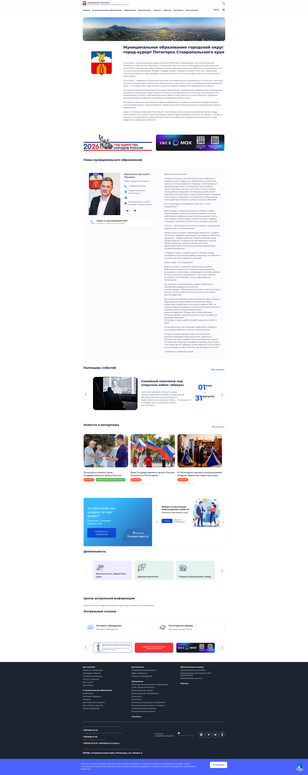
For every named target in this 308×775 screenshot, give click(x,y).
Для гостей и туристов (93, 705)
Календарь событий (92, 673)
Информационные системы (144, 708)
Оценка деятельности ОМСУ (193, 670)
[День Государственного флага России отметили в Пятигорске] (153, 450)
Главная (86, 10)
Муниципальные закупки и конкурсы (148, 705)
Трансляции (88, 685)
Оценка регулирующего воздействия (148, 702)
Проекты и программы (142, 676)
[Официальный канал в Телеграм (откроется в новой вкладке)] (208, 735)
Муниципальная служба (142, 690)
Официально (130, 10)
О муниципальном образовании (107, 10)
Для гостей (88, 682)
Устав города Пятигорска (143, 687)
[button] (86, 394)
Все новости (218, 427)
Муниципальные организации (145, 693)
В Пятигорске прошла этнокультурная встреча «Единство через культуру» (199, 474)
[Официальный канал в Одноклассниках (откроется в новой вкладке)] (222, 735)
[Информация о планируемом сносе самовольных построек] (154, 647)
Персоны (184, 683)
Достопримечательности (94, 702)
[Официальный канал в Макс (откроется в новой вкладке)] (201, 735)
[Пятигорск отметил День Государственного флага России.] (106, 450)
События (167, 10)
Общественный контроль (192, 667)
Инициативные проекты (191, 678)
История (86, 699)
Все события (217, 370)
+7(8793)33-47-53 (90, 737)
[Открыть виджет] (299, 766)
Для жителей (192, 10)
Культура (89, 480)
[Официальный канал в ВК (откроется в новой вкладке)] (215, 735)
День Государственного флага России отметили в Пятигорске (153, 474)
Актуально (178, 10)
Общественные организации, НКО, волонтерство (196, 674)
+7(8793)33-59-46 (90, 730)
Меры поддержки (139, 673)
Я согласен (218, 765)
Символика (88, 693)
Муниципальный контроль (143, 711)
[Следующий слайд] (223, 522)
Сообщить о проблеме (101, 533)
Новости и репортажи (93, 670)
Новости (157, 10)
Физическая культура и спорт (110, 480)
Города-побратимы (91, 708)
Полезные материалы (92, 676)
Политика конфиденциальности (164, 735)
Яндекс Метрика (131, 764)
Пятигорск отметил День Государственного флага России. (103, 474)
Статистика (136, 699)
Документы (136, 696)
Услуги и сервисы (91, 679)
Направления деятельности (144, 670)
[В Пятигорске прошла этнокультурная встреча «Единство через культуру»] (199, 450)
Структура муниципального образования (150, 684)
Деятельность (144, 10)
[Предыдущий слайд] (157, 522)
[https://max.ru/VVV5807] (195, 647)
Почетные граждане (92, 696)
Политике (86, 769)
